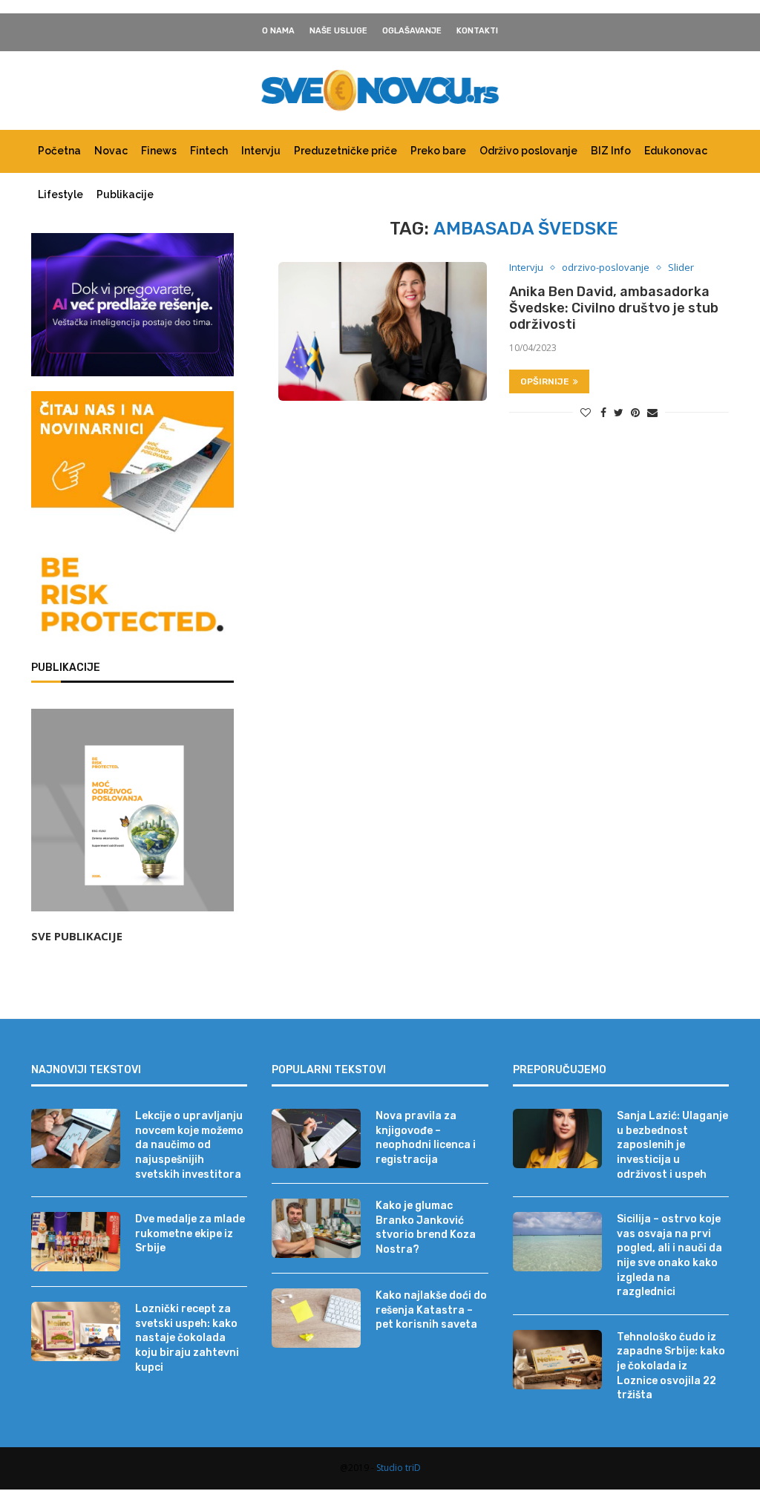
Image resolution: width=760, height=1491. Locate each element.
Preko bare (438, 151)
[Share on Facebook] (603, 412)
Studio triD (398, 1467)
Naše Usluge (338, 31)
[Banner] (132, 597)
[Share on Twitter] (618, 412)
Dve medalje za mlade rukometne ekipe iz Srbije (190, 1233)
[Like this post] (585, 412)
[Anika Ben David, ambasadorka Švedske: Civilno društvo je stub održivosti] (382, 331)
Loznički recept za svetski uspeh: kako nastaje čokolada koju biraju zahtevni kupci (187, 1337)
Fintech (209, 151)
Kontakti (477, 31)
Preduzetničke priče (345, 151)
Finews (159, 151)
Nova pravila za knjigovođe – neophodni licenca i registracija (426, 1138)
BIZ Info (611, 151)
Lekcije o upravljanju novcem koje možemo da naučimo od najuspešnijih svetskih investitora (189, 1145)
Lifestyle (60, 194)
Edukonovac (675, 151)
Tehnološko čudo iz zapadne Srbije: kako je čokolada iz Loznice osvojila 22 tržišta (671, 1366)
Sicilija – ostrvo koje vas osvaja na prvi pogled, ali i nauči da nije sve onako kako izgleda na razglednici (669, 1255)
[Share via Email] (652, 412)
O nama (278, 31)
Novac (111, 151)
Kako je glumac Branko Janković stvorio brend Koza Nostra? (426, 1227)
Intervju (261, 151)
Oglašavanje (412, 31)
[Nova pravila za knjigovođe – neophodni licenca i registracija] (316, 1138)
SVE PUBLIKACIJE (76, 935)
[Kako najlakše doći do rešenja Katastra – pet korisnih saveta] (316, 1318)
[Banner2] (132, 304)
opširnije (544, 381)
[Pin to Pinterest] (635, 412)
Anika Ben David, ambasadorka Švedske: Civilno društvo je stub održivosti (613, 308)
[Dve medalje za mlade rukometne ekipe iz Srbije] (75, 1241)
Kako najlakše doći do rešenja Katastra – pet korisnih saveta (431, 1310)
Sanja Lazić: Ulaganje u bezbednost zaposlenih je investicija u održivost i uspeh (672, 1145)
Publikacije (125, 194)
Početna (59, 151)
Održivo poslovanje (528, 151)
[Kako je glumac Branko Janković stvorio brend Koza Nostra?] (316, 1228)
